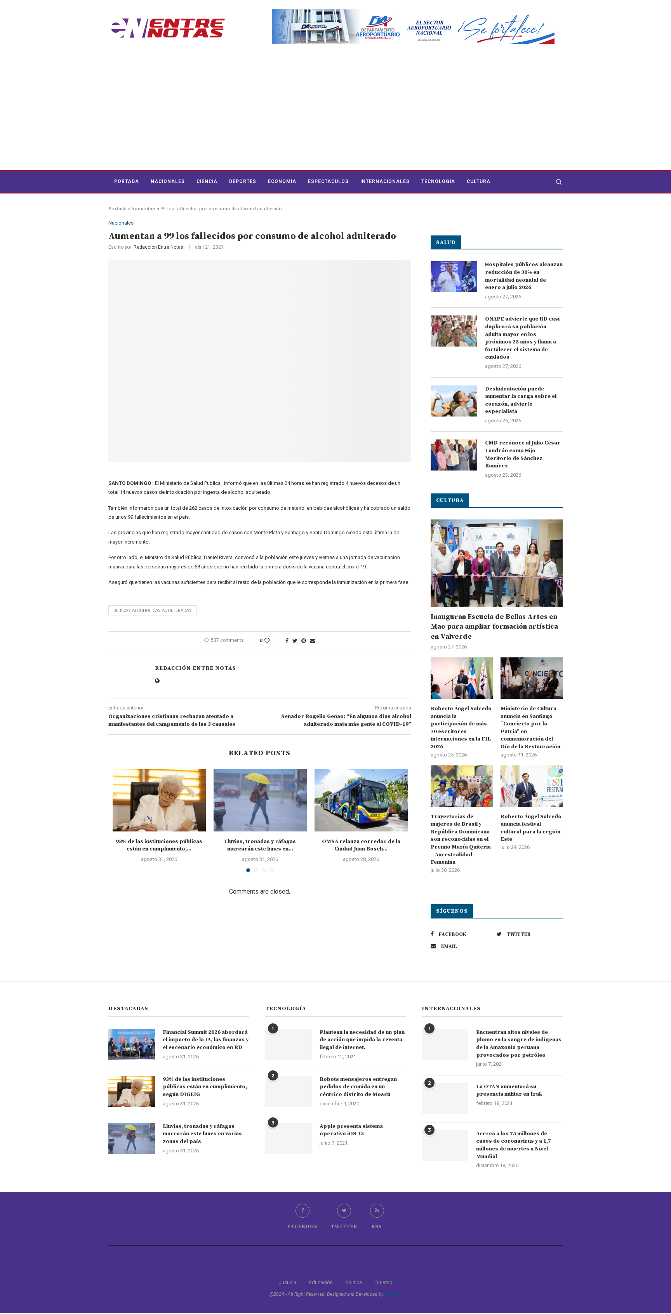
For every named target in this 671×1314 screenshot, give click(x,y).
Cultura (478, 181)
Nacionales (168, 181)
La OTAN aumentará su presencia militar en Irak (509, 1090)
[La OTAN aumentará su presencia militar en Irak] (445, 1098)
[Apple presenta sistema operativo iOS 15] (288, 1138)
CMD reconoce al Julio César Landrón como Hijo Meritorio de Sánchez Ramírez (522, 454)
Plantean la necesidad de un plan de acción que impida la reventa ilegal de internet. (362, 1040)
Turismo (384, 1282)
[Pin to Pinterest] (303, 641)
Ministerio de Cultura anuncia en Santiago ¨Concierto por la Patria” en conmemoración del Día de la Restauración (530, 727)
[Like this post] (272, 641)
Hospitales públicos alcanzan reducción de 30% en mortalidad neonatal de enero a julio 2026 (524, 276)
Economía (282, 181)
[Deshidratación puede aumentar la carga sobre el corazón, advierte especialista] (454, 401)
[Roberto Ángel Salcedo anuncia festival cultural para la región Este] (532, 786)
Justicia (287, 1282)
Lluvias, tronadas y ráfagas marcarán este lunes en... (260, 845)
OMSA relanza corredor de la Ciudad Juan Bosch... (361, 845)
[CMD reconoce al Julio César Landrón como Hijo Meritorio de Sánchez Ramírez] (454, 455)
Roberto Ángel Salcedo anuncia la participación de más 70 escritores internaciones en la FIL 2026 (461, 727)
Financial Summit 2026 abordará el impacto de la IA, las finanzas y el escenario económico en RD (206, 1040)
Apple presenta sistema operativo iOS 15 (351, 1130)
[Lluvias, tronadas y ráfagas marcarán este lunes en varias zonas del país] (260, 800)
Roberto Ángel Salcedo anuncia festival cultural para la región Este (531, 828)
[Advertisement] (335, 112)
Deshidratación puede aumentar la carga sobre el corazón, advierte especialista (520, 400)
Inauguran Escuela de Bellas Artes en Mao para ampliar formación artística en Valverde (494, 626)
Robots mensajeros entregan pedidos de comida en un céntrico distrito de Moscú (358, 1087)
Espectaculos (328, 181)
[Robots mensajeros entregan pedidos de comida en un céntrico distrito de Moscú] (288, 1091)
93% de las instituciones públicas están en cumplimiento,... (159, 845)
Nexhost (393, 1294)
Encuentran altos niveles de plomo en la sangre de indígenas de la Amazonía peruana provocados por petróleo (518, 1044)
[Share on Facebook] (287, 641)
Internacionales (385, 181)
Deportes (242, 181)
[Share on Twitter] (294, 641)
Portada (126, 181)
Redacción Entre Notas (158, 247)
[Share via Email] (312, 641)
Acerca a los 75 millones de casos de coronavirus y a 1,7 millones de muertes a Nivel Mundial (513, 1145)
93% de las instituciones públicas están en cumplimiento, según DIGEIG (205, 1087)
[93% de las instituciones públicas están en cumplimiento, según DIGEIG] (159, 800)
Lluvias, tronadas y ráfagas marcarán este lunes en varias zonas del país (202, 1134)
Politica (354, 1282)
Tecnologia (438, 181)
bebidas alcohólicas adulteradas (152, 610)
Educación (321, 1282)
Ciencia (206, 181)
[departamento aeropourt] (413, 12)
